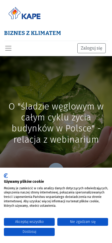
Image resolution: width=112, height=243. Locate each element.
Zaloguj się (91, 48)
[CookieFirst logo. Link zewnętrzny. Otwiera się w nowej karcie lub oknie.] (6, 175)
